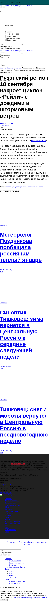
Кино (7, 532)
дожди (14, 187)
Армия (7, 526)
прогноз (9, 187)
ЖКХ (6, 40)
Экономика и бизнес (13, 521)
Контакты (11, 542)
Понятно (4, 600)
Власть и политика (12, 34)
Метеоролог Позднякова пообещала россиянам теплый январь (21, 247)
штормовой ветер (24, 187)
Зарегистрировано (18, 464)
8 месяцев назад (6, 270)
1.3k (1, 272)
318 (1, 453)
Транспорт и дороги (12, 48)
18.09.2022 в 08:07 (7, 123)
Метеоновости (38, 140)
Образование (10, 513)
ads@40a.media (6, 493)
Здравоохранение (11, 511)
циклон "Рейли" (37, 187)
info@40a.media (6, 484)
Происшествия (10, 40)
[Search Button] (22, 65)
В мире (7, 519)
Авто (7, 528)
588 (1, 368)
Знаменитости (10, 530)
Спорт (7, 517)
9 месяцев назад (6, 451)
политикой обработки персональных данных (29, 597)
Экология (5, 126)
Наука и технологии (12, 523)
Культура (8, 515)
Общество (9, 25)
